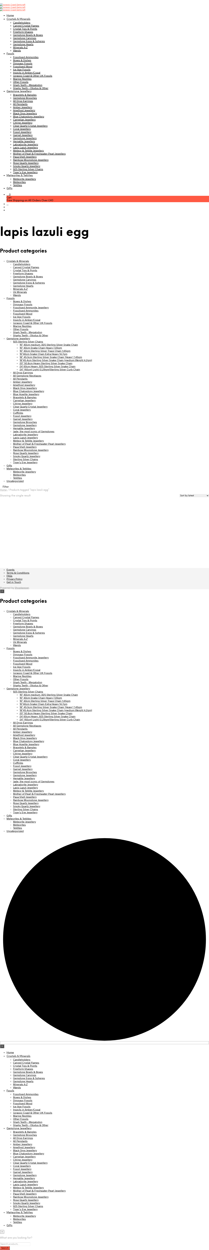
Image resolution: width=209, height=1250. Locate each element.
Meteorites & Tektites (20, 175)
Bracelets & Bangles (25, 94)
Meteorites (19, 181)
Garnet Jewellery (22, 134)
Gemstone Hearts (23, 44)
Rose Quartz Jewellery (26, 162)
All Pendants (20, 103)
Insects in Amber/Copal (26, 72)
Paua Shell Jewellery (25, 156)
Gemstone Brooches (25, 97)
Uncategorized (15, 480)
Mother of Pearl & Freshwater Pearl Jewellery (39, 153)
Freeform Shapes (23, 31)
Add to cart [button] (10, 549)
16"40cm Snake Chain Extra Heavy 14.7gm (43, 353)
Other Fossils (20, 81)
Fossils (10, 53)
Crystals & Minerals (18, 19)
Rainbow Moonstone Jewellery (30, 159)
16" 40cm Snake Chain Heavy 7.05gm (41, 347)
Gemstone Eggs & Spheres (29, 41)
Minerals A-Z (20, 47)
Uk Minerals (20, 291)
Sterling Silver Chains (25, 459)
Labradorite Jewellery (25, 144)
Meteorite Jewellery (24, 178)
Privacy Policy (14, 578)
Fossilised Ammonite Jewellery (31, 307)
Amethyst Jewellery (24, 110)
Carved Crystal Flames (26, 25)
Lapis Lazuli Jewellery (25, 147)
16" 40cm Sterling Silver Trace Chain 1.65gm (45, 350)
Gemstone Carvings (24, 37)
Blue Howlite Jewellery (26, 394)
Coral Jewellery (22, 128)
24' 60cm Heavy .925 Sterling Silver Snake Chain (47, 366)
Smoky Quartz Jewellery (26, 165)
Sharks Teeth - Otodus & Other (30, 335)
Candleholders (21, 22)
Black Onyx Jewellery (25, 113)
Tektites (17, 185)
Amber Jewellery (22, 107)
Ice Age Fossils (22, 69)
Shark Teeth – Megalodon (27, 84)
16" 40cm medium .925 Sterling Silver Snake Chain (49, 344)
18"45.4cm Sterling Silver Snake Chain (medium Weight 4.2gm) (56, 360)
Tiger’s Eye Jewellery (25, 172)
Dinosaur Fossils (22, 63)
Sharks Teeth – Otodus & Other (30, 88)
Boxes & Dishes (22, 60)
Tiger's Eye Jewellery (25, 462)
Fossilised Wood (22, 66)
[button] (9, 194)
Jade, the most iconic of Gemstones (33, 431)
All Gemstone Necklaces (27, 375)
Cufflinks (18, 412)
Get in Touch (14, 582)
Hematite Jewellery (24, 141)
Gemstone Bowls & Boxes (28, 34)
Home (10, 15)
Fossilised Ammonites (26, 57)
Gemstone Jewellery (19, 91)
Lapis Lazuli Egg (8, 539)
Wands (17, 50)
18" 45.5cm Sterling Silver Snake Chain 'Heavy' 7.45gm (51, 357)
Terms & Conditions (18, 572)
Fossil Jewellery (22, 131)
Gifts (9, 188)
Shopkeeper (22, 587)
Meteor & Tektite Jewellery (28, 150)
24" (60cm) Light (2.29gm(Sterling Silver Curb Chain (50, 369)
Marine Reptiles (22, 78)
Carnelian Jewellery (24, 119)
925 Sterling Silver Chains (28, 169)
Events (11, 569)
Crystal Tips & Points (25, 28)
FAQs (9, 575)
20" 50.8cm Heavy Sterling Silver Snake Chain (46, 363)
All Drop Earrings (23, 100)
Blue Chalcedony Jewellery (28, 116)
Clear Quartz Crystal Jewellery (30, 125)
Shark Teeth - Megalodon (27, 332)
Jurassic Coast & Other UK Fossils (32, 75)
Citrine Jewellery (22, 122)
